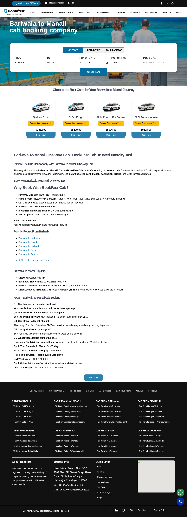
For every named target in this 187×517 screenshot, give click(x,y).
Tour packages (103, 482)
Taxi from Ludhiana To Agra (150, 436)
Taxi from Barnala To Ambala (109, 411)
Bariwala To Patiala (28, 242)
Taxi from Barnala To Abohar (108, 406)
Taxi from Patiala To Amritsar (67, 446)
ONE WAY (73, 50)
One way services (104, 477)
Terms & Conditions (138, 510)
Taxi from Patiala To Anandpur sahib (70, 451)
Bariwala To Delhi (27, 250)
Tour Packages (84, 12)
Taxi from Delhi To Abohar (23, 406)
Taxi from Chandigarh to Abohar (68, 411)
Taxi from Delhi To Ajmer (23, 417)
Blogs (99, 498)
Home (32, 12)
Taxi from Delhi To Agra (22, 411)
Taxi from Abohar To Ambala (25, 436)
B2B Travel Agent (123, 391)
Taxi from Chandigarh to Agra (67, 417)
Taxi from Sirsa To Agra (106, 441)
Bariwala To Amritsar (28, 254)
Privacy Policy (160, 510)
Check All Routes (22, 260)
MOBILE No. (149, 58)
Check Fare (93, 72)
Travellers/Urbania (65, 12)
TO (48, 58)
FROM (18, 58)
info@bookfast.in (56, 3)
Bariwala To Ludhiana (29, 238)
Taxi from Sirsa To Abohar (107, 436)
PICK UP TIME (119, 58)
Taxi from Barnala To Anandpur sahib (112, 422)
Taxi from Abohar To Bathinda (25, 451)
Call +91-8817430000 (28, 3)
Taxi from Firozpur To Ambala (151, 411)
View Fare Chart (41, 260)
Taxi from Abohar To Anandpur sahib (28, 446)
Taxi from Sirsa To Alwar (107, 451)
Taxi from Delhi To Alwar (23, 422)
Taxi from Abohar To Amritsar (25, 441)
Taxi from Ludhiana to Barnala (151, 451)
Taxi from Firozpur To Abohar (151, 406)
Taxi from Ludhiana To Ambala (151, 441)
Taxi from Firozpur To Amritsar (151, 417)
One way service (46, 12)
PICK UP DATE (87, 58)
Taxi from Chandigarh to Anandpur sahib (71, 406)
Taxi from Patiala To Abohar (66, 436)
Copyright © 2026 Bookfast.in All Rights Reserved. (46, 511)
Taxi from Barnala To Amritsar (109, 417)
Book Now (41, 135)
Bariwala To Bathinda (29, 246)
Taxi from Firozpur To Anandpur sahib (154, 422)
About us (139, 391)
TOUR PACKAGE (114, 50)
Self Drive (121, 12)
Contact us (152, 391)
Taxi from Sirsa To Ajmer (107, 446)
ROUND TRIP (93, 50)
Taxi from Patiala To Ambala (66, 441)
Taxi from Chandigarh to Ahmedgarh (70, 422)
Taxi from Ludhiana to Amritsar (151, 446)
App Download (151, 12)
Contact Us (166, 12)
